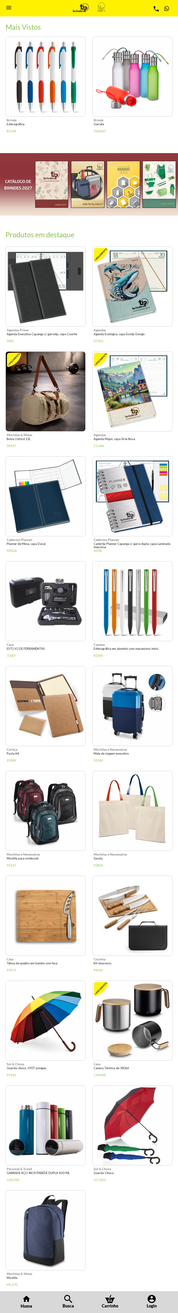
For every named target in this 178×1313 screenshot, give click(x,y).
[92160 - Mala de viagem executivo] (132, 706)
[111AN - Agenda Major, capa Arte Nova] (132, 391)
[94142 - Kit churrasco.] (132, 916)
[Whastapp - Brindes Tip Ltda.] (166, 8)
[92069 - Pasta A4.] (45, 706)
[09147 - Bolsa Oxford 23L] (45, 391)
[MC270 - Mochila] (45, 1230)
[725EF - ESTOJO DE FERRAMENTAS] (45, 601)
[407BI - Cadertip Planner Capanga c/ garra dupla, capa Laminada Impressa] (132, 496)
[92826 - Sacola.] (132, 811)
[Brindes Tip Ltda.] (81, 7)
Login (152, 1305)
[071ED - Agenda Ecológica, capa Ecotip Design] (132, 286)
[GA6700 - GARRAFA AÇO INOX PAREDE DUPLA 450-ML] (45, 1125)
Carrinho (110, 1305)
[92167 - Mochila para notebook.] (45, 811)
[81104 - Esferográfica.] (45, 76)
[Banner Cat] (89, 184)
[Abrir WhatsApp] (166, 1301)
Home (26, 1306)
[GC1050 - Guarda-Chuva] (132, 1125)
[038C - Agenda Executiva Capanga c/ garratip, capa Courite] (45, 286)
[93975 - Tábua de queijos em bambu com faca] (45, 916)
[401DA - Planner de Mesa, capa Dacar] (45, 496)
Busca (68, 1305)
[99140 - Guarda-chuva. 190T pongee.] (45, 1020)
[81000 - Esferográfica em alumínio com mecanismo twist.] (132, 601)
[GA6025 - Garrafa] (132, 76)
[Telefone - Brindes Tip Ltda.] (156, 8)
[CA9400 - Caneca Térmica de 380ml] (132, 1020)
